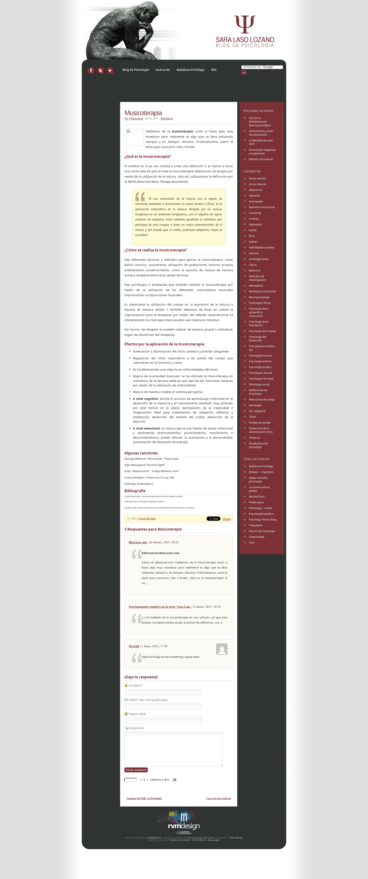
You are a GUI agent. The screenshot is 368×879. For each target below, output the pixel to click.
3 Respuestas (136, 118)
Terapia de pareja (259, 422)
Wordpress (237, 837)
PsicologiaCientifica (261, 514)
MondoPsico (257, 496)
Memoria (254, 270)
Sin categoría (257, 411)
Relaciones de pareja (262, 399)
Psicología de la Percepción (258, 323)
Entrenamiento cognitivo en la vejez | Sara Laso (159, 606)
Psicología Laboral (260, 373)
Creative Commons (179, 839)
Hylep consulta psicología (258, 479)
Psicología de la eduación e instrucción (258, 312)
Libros (253, 265)
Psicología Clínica (259, 303)
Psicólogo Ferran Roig (262, 519)
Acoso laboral (257, 184)
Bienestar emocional (262, 207)
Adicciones (255, 190)
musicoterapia (147, 518)
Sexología (255, 405)
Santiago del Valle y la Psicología (144, 798)
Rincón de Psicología (262, 531)
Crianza (253, 218)
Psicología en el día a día (262, 348)
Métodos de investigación (257, 278)
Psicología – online (260, 508)
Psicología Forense (260, 355)
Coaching (255, 213)
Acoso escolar (257, 178)
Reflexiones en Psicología (258, 392)
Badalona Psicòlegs (190, 70)
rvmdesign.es (153, 837)
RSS (214, 70)
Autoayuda (256, 201)
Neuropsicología (259, 297)
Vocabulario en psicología (258, 445)
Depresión (255, 224)
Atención (254, 195)
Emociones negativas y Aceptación (262, 151)
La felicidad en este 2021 (261, 142)
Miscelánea (256, 285)
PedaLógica (256, 502)
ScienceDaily (256, 537)
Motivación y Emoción (262, 291)
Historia (254, 253)
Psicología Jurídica (260, 367)
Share (227, 519)
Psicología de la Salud (262, 331)
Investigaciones (259, 259)
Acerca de (163, 70)
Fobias (253, 242)
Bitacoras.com (138, 542)
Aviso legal (213, 839)
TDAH (252, 417)
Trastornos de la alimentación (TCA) (261, 430)
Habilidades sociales (261, 247)
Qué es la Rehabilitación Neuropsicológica (260, 121)
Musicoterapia (143, 112)
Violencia (254, 438)
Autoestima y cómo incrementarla (261, 132)
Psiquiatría (255, 525)
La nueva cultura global (259, 489)
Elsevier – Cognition (261, 472)
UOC (252, 542)
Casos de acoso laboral (218, 798)
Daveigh (134, 646)
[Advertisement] (161, 90)
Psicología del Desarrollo (257, 338)
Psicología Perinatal (261, 378)
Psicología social (259, 384)
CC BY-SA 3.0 (199, 839)
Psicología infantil (260, 361)
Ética (252, 236)
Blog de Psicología (135, 70)
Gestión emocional (261, 159)
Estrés (253, 230)
